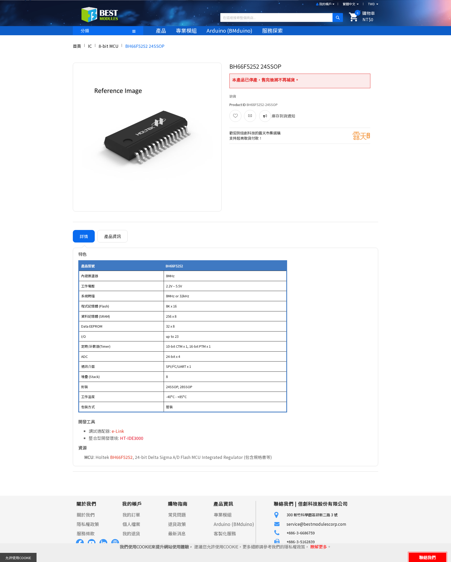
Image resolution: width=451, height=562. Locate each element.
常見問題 (177, 514)
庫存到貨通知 (283, 116)
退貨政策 (177, 524)
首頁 (77, 46)
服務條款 (85, 533)
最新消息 (177, 533)
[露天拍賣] (361, 135)
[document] (225, 552)
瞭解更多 (318, 546)
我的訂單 (131, 514)
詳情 (84, 236)
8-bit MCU (108, 46)
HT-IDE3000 (131, 438)
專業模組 (223, 514)
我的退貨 (131, 533)
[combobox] (279, 17)
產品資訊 (112, 236)
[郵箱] (250, 116)
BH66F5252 (121, 457)
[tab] (84, 236)
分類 (85, 30)
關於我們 (85, 514)
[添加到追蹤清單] (235, 116)
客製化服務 (225, 533)
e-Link (118, 431)
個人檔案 (131, 524)
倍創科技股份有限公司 (323, 503)
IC (90, 46)
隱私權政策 (88, 524)
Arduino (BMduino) (234, 524)
